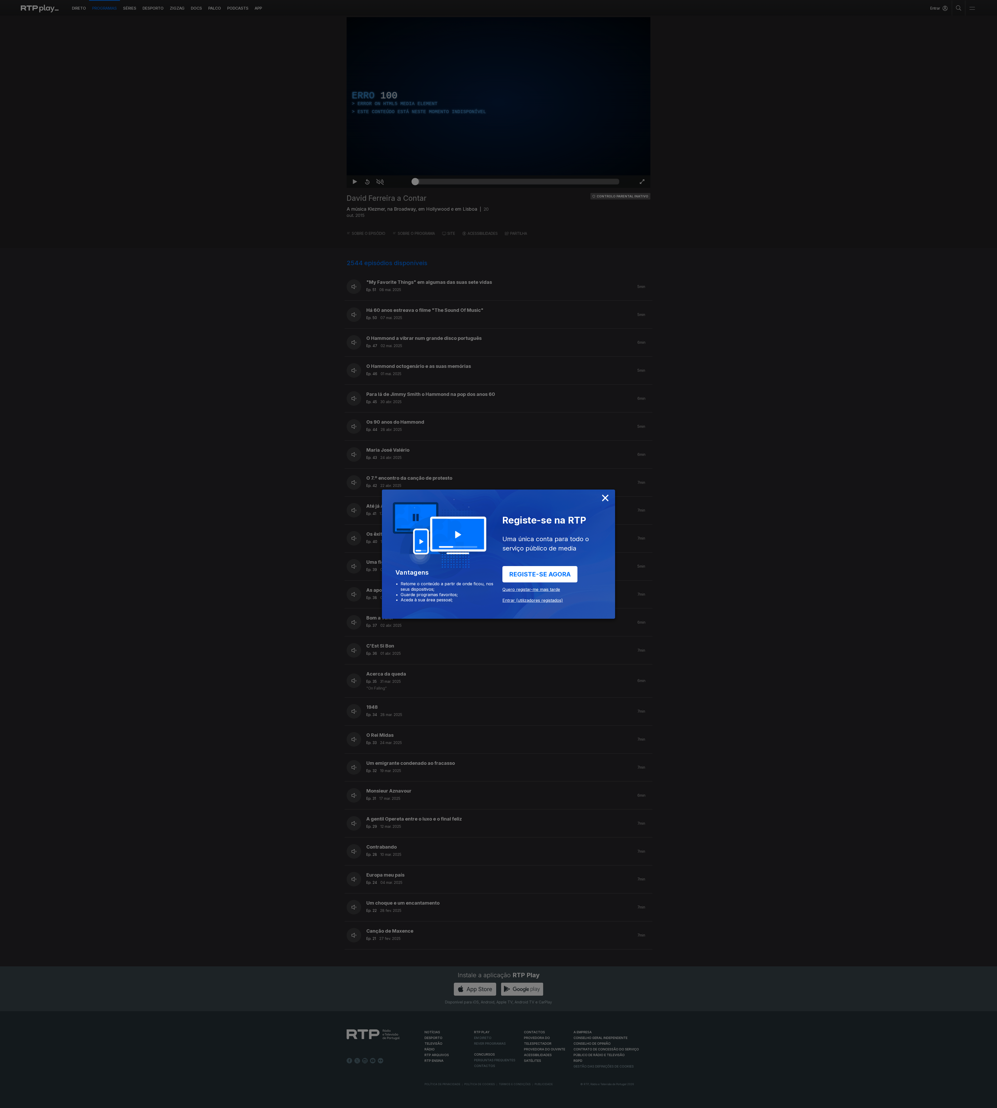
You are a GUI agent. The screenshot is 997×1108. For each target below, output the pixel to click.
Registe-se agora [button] (540, 574)
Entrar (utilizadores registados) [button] (532, 600)
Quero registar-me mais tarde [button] (531, 589)
